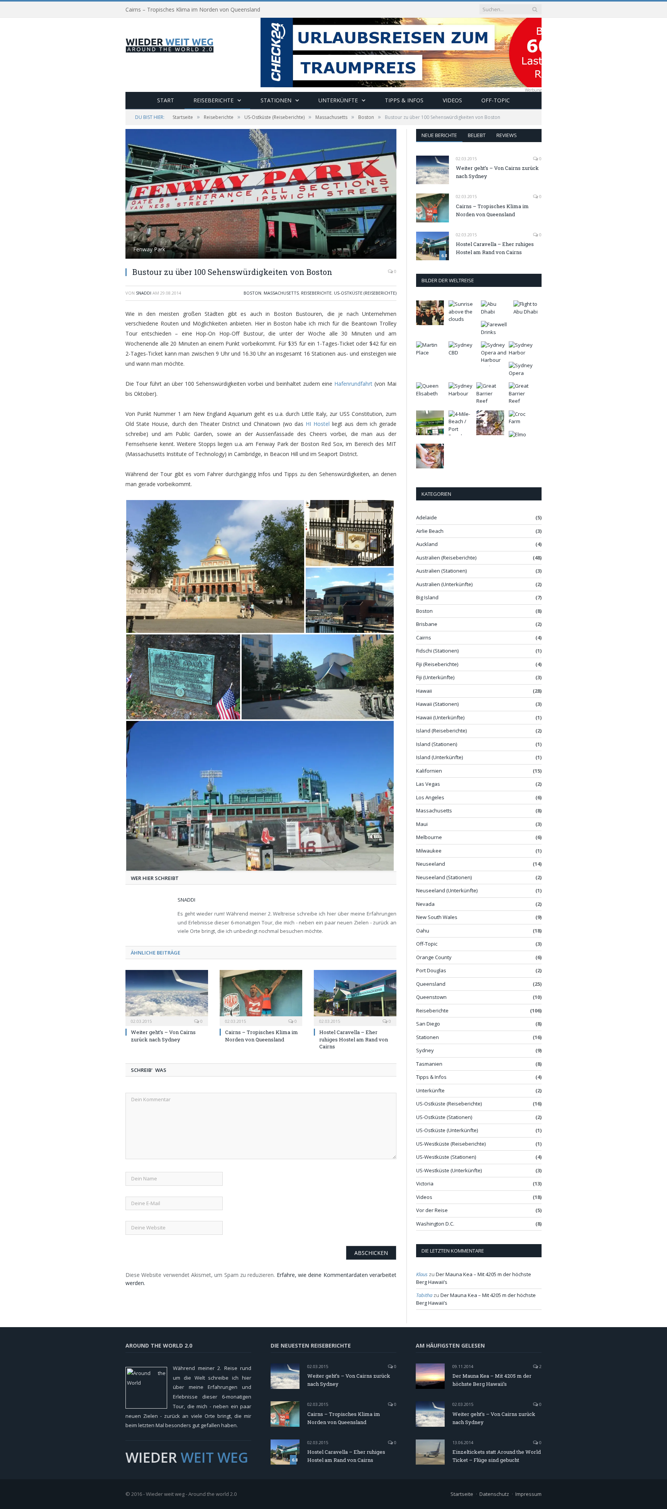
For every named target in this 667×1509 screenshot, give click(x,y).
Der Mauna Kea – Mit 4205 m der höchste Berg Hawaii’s (492, 1379)
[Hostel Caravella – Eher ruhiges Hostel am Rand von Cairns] (355, 997)
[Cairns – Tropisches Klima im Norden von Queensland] (261, 997)
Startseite (461, 1493)
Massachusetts (281, 293)
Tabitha (424, 1295)
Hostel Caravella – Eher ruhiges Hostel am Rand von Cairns (353, 1039)
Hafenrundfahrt (353, 383)
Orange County (434, 957)
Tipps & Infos (404, 100)
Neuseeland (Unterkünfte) (446, 890)
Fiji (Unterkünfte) (435, 677)
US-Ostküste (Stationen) (444, 1117)
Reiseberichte (213, 100)
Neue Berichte (439, 135)
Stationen (276, 100)
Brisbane (426, 624)
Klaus (422, 1274)
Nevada (425, 903)
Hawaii (424, 690)
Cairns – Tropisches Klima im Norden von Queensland (192, 9)
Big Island (427, 597)
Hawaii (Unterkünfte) (440, 717)
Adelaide (426, 517)
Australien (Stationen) (441, 570)
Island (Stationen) (436, 744)
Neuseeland (430, 863)
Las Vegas (428, 783)
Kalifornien (429, 770)
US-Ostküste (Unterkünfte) (447, 1130)
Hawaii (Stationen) (437, 703)
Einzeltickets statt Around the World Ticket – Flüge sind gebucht (496, 1455)
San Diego (428, 1023)
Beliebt (477, 135)
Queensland (430, 983)
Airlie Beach (430, 530)
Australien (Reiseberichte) (446, 557)
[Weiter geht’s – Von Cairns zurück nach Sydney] (166, 997)
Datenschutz (494, 1493)
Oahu (422, 930)
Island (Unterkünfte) (439, 757)
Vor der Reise (432, 1210)
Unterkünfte (338, 100)
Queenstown (431, 997)
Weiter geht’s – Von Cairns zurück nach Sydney (163, 1036)
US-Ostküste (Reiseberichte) (365, 293)
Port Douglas (431, 970)
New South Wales (436, 917)
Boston (252, 293)
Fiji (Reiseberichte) (437, 664)
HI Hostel (318, 423)
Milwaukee (429, 850)
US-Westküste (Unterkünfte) (449, 1170)
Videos (452, 100)
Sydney (425, 1050)
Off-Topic (495, 100)
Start (165, 100)
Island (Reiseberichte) (441, 730)
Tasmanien (429, 1063)
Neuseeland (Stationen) (444, 877)
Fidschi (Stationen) (437, 650)
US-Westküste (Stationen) (446, 1156)
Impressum (528, 1493)
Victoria (424, 1183)
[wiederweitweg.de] (169, 44)
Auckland (427, 544)
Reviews (506, 135)
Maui (422, 824)
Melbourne (429, 837)
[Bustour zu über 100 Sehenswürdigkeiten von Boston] (260, 195)
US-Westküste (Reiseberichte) (451, 1143)
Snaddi (143, 293)
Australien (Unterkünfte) (444, 584)
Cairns (423, 637)
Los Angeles (430, 797)
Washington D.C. (435, 1223)
